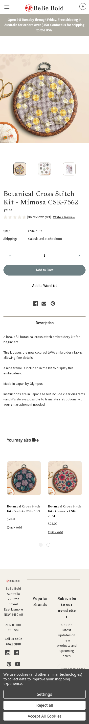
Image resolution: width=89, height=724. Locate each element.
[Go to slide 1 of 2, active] (41, 545)
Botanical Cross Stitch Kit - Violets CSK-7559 (23, 509)
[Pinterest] (52, 303)
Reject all (44, 705)
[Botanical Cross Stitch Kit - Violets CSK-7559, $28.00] (24, 478)
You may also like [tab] (23, 440)
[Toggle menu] (7, 7)
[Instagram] (7, 652)
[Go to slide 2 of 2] (48, 545)
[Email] (44, 303)
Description (45, 322)
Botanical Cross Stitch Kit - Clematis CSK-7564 (64, 511)
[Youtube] (17, 664)
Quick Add (14, 527)
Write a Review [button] (64, 217)
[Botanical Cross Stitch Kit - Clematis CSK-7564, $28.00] (65, 478)
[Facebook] (35, 303)
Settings (44, 694)
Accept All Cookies (45, 716)
